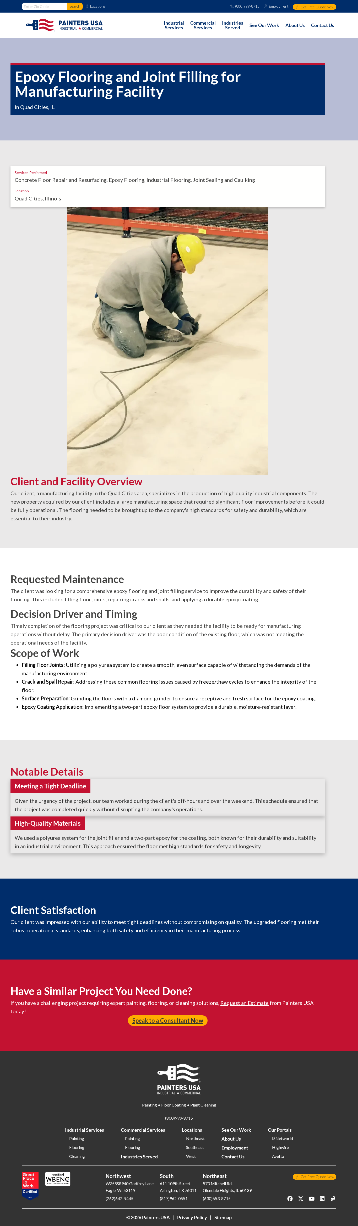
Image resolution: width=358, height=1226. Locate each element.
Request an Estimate (244, 1003)
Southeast (195, 1147)
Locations (98, 6)
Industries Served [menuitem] (232, 25)
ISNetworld (282, 1138)
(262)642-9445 (119, 1198)
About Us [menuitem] (295, 25)
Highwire (280, 1147)
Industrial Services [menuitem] (174, 25)
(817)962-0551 (174, 1198)
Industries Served (139, 1156)
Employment (279, 6)
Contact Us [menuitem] (322, 25)
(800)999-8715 (247, 6)
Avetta (278, 1156)
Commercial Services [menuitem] (203, 25)
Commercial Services (143, 1129)
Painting (76, 1138)
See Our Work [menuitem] (264, 25)
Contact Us (233, 1156)
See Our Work (236, 1129)
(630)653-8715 (217, 1198)
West (191, 1156)
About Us (231, 1138)
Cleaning (77, 1156)
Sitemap (223, 1217)
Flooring (76, 1147)
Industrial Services (84, 1129)
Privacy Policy (192, 1217)
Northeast (195, 1138)
